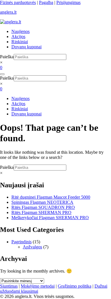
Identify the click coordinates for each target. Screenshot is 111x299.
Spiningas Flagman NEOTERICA (42, 202)
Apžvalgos (32, 246)
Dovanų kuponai (26, 46)
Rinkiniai (19, 41)
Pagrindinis (21, 241)
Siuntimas (9, 286)
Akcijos (18, 36)
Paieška (7, 56)
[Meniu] (2, 74)
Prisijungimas (68, 2)
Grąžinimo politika (74, 286)
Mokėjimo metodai (38, 286)
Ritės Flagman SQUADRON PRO (43, 207)
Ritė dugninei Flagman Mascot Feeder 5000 (50, 197)
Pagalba (46, 2)
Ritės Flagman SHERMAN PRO (41, 212)
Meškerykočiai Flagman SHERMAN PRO (50, 217)
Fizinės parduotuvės (18, 2)
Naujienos (20, 31)
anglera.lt (8, 12)
